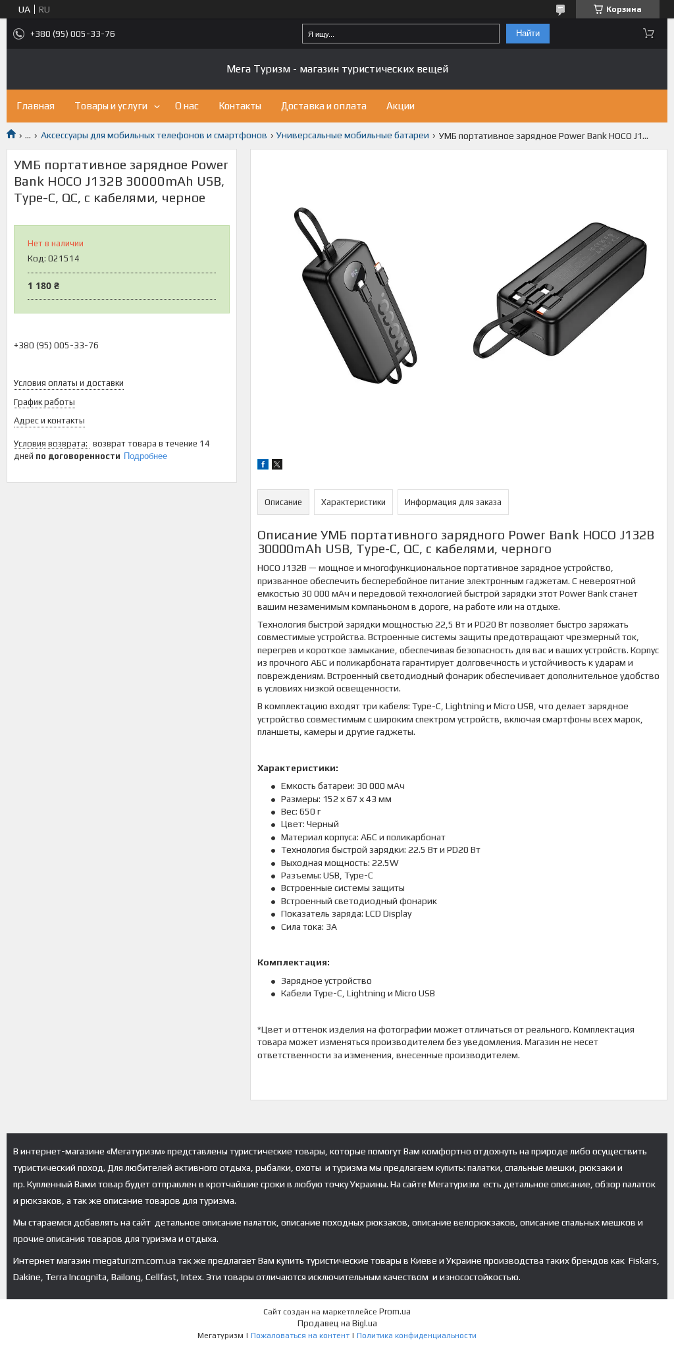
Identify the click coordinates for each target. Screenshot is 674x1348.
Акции (400, 105)
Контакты (240, 105)
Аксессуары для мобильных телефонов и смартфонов (154, 135)
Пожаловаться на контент (300, 1335)
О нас (187, 105)
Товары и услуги (110, 105)
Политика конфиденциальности (417, 1335)
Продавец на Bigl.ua (337, 1323)
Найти (528, 33)
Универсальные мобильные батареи (352, 135)
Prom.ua (395, 1311)
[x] (277, 466)
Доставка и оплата (324, 105)
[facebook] (263, 466)
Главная (35, 105)
